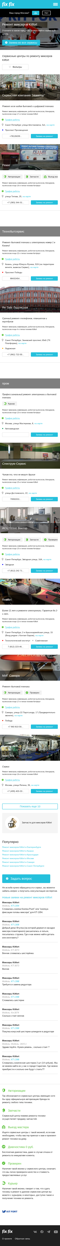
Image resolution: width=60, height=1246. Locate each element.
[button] (15, 67)
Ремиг (6, 165)
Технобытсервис (13, 231)
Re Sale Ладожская (15, 307)
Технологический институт (17, 640)
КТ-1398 (15, 981)
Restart (7, 599)
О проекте (7, 1238)
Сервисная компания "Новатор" (23, 95)
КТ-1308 (15, 924)
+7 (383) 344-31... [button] (15, 202)
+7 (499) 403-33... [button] (15, 791)
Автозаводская (12, 428)
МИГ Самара (11, 675)
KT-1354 (15, 906)
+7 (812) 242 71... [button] (15, 570)
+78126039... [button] (16, 136)
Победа (8, 720)
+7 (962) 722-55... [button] (15, 354)
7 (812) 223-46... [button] (15, 646)
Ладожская (10, 348)
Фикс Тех (8, 755)
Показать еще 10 (30, 806)
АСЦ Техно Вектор (14, 528)
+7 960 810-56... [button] (15, 727)
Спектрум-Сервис (14, 463)
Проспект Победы (13, 272)
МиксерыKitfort (10, 902)
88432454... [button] (15, 278)
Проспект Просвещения (16, 130)
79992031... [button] (15, 499)
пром (5, 383)
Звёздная (9, 564)
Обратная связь (22, 1238)
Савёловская (41, 640)
